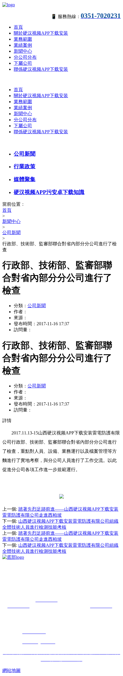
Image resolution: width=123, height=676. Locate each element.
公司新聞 (24, 154)
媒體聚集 (24, 179)
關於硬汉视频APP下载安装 (41, 33)
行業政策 (24, 166)
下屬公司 (23, 63)
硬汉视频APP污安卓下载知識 (49, 192)
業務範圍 (23, 39)
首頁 (18, 27)
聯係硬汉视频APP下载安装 (41, 69)
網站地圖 (11, 670)
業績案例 (23, 45)
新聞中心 (23, 51)
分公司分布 (25, 57)
